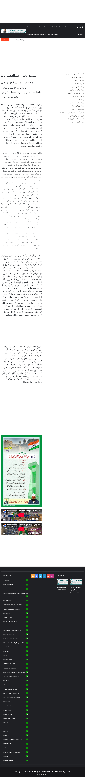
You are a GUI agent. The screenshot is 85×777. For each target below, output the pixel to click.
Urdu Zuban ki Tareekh (10, 688)
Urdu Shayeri (43, 34)
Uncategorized (8, 760)
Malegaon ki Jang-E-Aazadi (11, 676)
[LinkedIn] (44, 576)
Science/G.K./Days (9, 718)
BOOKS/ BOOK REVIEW (10, 667)
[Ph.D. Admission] (62, 582)
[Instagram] (52, 576)
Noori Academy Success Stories (13, 739)
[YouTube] (48, 576)
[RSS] (33, 576)
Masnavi (6, 680)
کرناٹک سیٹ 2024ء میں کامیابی (21, 39)
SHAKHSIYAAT (8, 617)
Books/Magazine (60, 26)
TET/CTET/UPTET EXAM (11, 638)
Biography (7, 613)
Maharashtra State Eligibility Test (16, 592)
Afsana (6, 747)
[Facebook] (36, 576)
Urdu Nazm (7, 709)
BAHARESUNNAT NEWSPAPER (12, 629)
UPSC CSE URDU (8, 714)
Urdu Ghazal (7, 646)
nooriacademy (58, 770)
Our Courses (40, 26)
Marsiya (6, 722)
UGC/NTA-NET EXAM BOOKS (12, 751)
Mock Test (36, 34)
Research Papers (69, 26)
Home (28, 26)
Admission (33, 26)
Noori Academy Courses (11, 705)
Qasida (6, 731)
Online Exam (30, 34)
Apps (49, 34)
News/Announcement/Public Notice (14, 672)
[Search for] (82, 27)
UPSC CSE (7, 735)
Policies (56, 34)
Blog (52, 34)
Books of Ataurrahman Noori (12, 697)
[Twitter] (40, 576)
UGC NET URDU (8, 584)
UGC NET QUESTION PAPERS (12, 726)
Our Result (7, 701)
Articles (49, 26)
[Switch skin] (80, 27)
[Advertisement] (42, 11)
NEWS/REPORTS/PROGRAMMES (13, 604)
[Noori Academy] (13, 31)
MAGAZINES (7, 600)
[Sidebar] (77, 27)
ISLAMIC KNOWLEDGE (10, 621)
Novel (6, 756)
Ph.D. (53, 26)
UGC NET (6, 650)
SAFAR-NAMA (8, 743)
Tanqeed (6, 625)
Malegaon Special (9, 634)
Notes (45, 26)
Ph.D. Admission (61, 586)
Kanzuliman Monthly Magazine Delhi (14, 642)
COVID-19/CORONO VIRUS (11, 693)
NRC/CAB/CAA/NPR (10, 663)
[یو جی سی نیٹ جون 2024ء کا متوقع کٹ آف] (76, 582)
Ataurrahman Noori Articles (12, 608)
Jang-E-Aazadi (8, 659)
